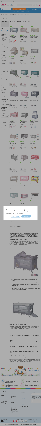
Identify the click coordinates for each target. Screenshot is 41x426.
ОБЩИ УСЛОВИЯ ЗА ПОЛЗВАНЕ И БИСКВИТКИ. (14, 213)
